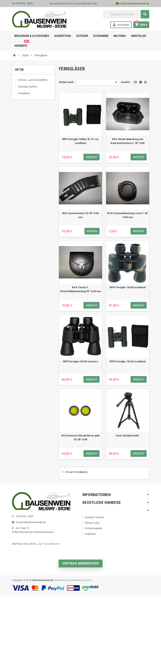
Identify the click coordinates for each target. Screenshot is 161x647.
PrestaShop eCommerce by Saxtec (73, 580)
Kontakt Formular (94, 517)
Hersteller (138, 36)
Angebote (21, 44)
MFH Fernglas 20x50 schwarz (80, 361)
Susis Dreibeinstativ (127, 435)
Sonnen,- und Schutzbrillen (33, 79)
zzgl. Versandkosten (49, 543)
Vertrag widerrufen (80, 563)
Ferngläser (24, 93)
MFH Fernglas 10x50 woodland (127, 287)
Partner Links (92, 522)
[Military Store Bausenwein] (39, 18)
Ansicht (125, 82)
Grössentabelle (93, 528)
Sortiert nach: (66, 82)
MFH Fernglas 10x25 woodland (127, 361)
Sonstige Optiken (27, 86)
